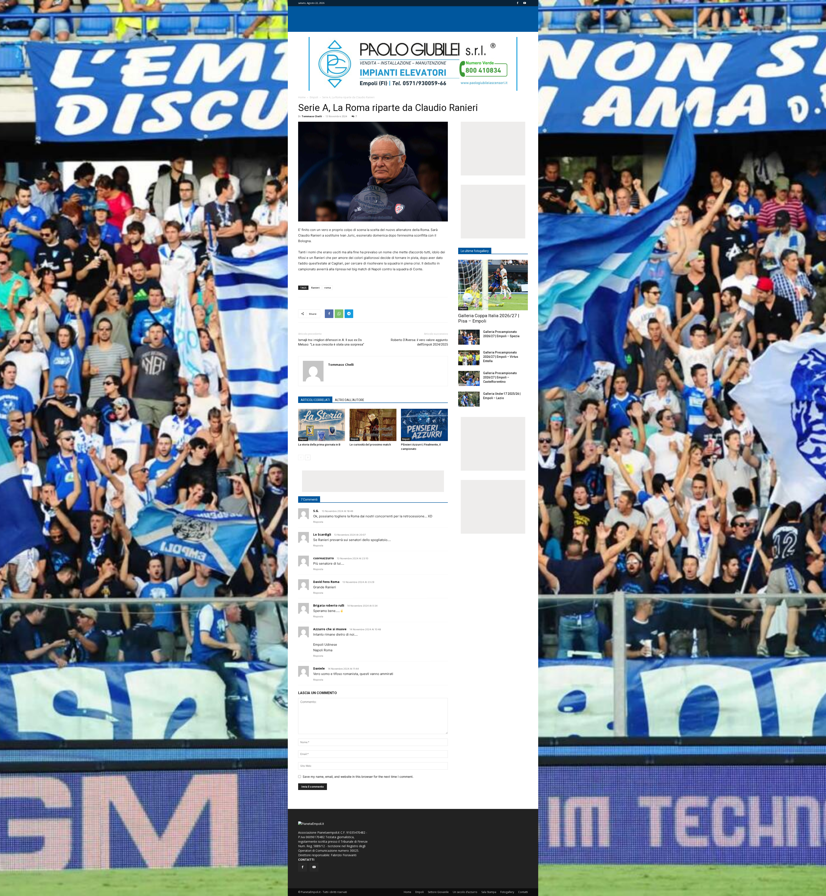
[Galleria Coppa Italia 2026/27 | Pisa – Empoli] (493, 285)
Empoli (314, 97)
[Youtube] (524, 3)
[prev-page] (301, 457)
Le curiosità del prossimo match (370, 444)
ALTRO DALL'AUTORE (349, 400)
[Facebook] (517, 3)
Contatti (523, 892)
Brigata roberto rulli (328, 605)
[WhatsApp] (339, 313)
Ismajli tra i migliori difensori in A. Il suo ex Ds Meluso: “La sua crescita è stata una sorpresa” (331, 342)
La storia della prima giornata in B (319, 444)
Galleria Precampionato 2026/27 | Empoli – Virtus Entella (500, 357)
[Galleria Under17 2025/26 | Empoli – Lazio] (469, 399)
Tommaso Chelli (312, 116)
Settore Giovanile (438, 892)
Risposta (318, 521)
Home (302, 97)
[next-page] (307, 457)
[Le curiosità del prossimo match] (373, 425)
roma (327, 287)
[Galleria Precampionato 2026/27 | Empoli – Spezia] (469, 337)
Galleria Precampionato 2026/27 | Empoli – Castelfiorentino (500, 377)
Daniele (319, 668)
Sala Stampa (488, 892)
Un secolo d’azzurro (465, 892)
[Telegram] (349, 313)
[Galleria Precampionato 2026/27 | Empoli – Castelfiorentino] (469, 378)
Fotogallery (507, 892)
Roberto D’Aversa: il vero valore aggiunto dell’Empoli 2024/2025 (419, 342)
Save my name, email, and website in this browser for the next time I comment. (358, 776)
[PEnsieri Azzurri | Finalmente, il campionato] (424, 425)
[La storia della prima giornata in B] (321, 425)
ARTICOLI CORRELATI (315, 400)
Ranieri (315, 287)
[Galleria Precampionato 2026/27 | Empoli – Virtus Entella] (469, 357)
